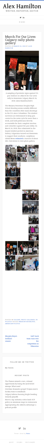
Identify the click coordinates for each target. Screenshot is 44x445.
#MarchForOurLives (27, 321)
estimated (19, 138)
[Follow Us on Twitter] (20, 17)
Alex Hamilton (22, 6)
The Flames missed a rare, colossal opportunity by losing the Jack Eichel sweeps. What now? (19, 383)
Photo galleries (28, 319)
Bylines (19, 442)
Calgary (17, 319)
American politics (12, 323)
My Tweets (9, 368)
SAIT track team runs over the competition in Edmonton (33, 341)
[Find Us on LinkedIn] (23, 17)
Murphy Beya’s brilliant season (11, 338)
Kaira (28, 433)
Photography (30, 442)
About (11, 442)
